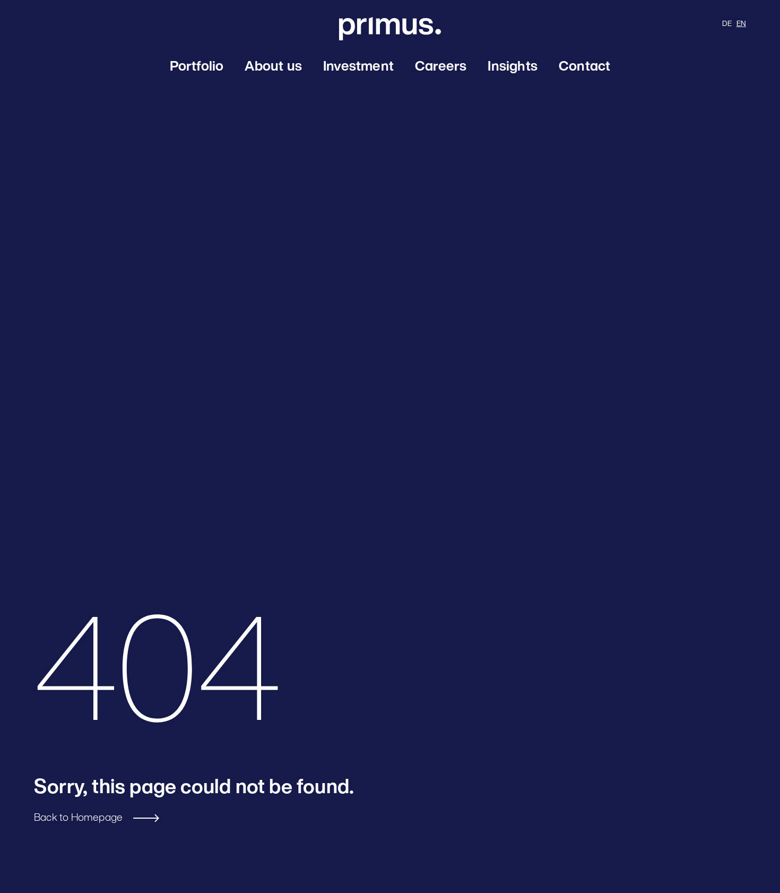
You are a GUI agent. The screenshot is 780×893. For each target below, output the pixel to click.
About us (273, 67)
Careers (440, 67)
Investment (358, 67)
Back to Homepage (78, 818)
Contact (584, 67)
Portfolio (197, 67)
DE (727, 24)
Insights (513, 67)
